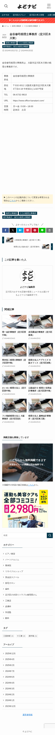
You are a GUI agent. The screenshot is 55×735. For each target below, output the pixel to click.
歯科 (7, 589)
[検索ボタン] (6, 6)
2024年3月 (10, 688)
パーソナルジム (12, 560)
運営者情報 (28, 715)
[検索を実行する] (50, 535)
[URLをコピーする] (49, 230)
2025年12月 (10, 653)
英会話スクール (12, 577)
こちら (13, 200)
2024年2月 (10, 694)
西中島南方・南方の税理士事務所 (15, 46)
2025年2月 (10, 665)
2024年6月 (10, 677)
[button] (5, 230)
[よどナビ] (27, 6)
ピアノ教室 (10, 554)
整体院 (8, 565)
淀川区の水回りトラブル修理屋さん (21, 595)
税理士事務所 (11, 43)
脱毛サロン (10, 583)
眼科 (7, 618)
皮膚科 (8, 606)
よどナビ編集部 (27, 287)
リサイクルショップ (14, 571)
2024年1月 (10, 700)
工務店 (8, 601)
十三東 (21, 636)
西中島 (33, 636)
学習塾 (8, 612)
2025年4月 (10, 659)
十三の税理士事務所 (25, 43)
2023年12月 (10, 706)
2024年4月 (10, 683)
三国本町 (8, 636)
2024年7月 (10, 671)
